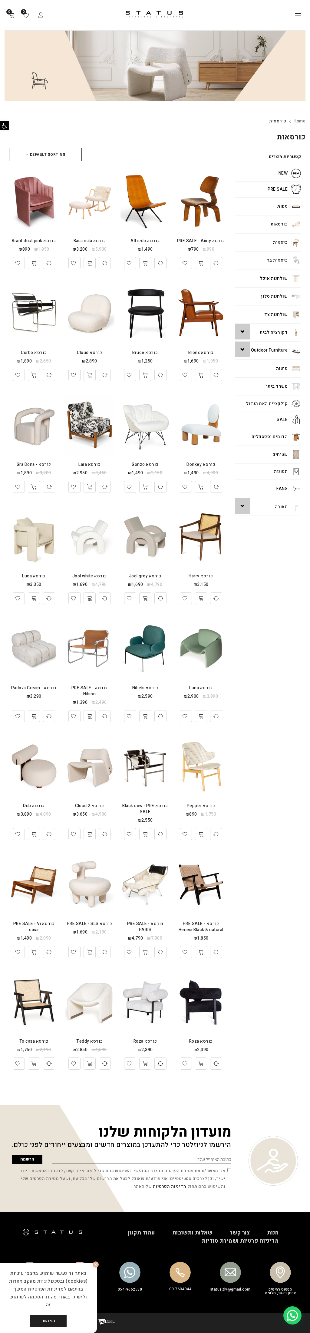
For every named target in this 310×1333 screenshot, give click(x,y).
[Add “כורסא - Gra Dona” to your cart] (34, 487)
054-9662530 (130, 1289)
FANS (282, 489)
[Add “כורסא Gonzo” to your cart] (145, 487)
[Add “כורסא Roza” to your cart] (201, 1063)
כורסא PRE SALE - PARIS (145, 926)
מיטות (282, 368)
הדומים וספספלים (270, 436)
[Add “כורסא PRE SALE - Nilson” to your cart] (89, 716)
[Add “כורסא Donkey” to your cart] (201, 487)
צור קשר (240, 1233)
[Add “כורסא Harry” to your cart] (201, 598)
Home (299, 121)
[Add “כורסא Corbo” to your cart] (34, 375)
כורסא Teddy (89, 1041)
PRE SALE (278, 189)
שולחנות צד (276, 314)
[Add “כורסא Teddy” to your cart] (89, 1063)
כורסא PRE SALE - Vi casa (34, 926)
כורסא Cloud (89, 352)
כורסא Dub (34, 806)
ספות (282, 206)
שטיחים (280, 454)
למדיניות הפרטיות (47, 1289)
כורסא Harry (201, 576)
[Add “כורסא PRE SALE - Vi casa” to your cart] (34, 952)
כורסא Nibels (145, 688)
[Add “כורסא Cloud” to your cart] (89, 375)
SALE (282, 419)
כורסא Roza (201, 1041)
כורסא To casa (34, 1041)
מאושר (48, 1321)
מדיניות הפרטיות (169, 1186)
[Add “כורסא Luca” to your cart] (34, 598)
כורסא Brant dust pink (34, 241)
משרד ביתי (277, 386)
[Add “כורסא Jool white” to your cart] (89, 598)
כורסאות (279, 224)
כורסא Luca (33, 576)
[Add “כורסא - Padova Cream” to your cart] (34, 716)
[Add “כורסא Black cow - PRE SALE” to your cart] (145, 834)
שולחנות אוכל (274, 278)
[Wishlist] (186, 263)
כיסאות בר (277, 260)
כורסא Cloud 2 (89, 806)
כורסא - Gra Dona (34, 464)
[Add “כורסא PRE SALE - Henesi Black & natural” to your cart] (201, 952)
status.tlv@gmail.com (230, 1289)
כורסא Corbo (34, 352)
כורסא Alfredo (145, 241)
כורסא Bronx (201, 352)
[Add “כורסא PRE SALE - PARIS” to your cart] (145, 952)
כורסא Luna (201, 688)
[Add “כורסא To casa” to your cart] (34, 1063)
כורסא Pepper (201, 806)
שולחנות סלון (274, 296)
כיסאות (280, 242)
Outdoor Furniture (269, 350)
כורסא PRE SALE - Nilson (89, 691)
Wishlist (24, 12)
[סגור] (96, 1264)
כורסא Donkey (200, 464)
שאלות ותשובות (192, 1233)
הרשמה (27, 1159)
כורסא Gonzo (145, 464)
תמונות (281, 471)
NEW (283, 173)
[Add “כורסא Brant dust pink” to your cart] (34, 263)
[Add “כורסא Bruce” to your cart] (145, 375)
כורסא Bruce (145, 352)
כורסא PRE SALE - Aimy (201, 241)
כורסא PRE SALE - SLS (89, 923)
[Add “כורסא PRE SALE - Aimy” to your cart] (201, 263)
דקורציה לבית (274, 332)
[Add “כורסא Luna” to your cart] (201, 716)
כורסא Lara (89, 464)
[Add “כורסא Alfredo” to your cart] (145, 263)
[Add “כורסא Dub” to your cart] (34, 834)
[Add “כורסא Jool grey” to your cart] (145, 598)
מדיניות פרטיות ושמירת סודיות (240, 1241)
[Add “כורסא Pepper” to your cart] (201, 834)
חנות (273, 1233)
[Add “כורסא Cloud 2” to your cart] (89, 834)
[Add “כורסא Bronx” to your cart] (201, 375)
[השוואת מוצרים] (216, 263)
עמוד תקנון (141, 1233)
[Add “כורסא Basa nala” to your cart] (89, 263)
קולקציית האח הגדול (267, 403)
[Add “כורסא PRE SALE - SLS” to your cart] (89, 952)
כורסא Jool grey (145, 576)
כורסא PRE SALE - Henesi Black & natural (201, 926)
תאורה (281, 506)
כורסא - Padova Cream (34, 688)
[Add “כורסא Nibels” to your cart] (145, 716)
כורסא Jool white (89, 576)
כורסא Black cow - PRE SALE (145, 809)
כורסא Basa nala (90, 241)
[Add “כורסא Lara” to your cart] (89, 487)
